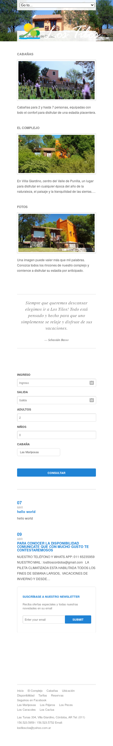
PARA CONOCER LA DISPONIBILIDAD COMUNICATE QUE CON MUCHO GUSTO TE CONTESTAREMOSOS (53, 546)
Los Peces (66, 705)
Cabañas (52, 690)
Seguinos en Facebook (32, 700)
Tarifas (42, 695)
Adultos (24, 409)
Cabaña (23, 444)
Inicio (20, 690)
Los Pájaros (47, 705)
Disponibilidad (25, 695)
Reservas (57, 695)
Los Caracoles (26, 709)
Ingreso (23, 375)
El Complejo (35, 690)
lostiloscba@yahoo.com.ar (34, 727)
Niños (21, 427)
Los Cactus (47, 709)
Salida (22, 392)
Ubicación (68, 690)
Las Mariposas (26, 705)
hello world (26, 511)
